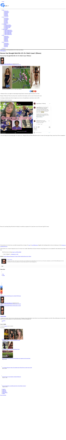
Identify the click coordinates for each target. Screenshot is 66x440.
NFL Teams (6, 22)
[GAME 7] (4, 7)
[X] (32, 91)
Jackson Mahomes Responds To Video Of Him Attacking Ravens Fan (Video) (17, 256)
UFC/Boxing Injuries (7, 26)
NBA (3, 10)
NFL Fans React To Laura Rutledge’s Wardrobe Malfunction (11, 376)
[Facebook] (30, 91)
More (3, 42)
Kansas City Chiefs (12, 295)
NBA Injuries (6, 12)
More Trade (6, 46)
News (5, 50)
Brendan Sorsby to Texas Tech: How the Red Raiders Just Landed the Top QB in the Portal (16, 358)
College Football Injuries (8, 31)
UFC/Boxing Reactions (7, 25)
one (29, 245)
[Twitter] (2, 266)
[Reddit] (34, 91)
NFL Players (6, 23)
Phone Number (21, 429)
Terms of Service (4, 392)
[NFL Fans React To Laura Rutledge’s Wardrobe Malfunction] (7, 375)
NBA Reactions (6, 11)
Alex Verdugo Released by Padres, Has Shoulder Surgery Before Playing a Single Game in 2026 (17, 367)
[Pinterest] (35, 91)
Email (13, 429)
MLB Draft (6, 38)
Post (3, 274)
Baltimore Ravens (3, 295)
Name (6, 429)
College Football (4, 29)
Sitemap (3, 393)
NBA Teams (6, 15)
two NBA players (35, 245)
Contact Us (4, 390)
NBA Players (6, 16)
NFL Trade (6, 21)
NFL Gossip (2, 50)
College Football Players (8, 34)
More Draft (6, 45)
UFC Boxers (6, 28)
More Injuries (6, 44)
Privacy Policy (4, 391)
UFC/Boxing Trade (7, 27)
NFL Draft (5, 20)
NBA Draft (6, 13)
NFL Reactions (6, 18)
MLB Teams (6, 40)
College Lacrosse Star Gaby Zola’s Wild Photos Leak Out (11, 340)
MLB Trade (6, 39)
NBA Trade (6, 14)
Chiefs (8, 295)
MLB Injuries (6, 37)
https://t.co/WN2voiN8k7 (16, 252)
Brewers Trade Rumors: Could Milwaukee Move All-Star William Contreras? (14, 385)
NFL (17, 295)
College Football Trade (7, 32)
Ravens (19, 295)
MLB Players (6, 41)
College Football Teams (7, 33)
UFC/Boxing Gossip (7, 24)
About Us (3, 389)
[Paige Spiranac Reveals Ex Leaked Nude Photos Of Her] (7, 348)
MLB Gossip (6, 36)
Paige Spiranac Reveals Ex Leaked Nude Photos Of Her (11, 349)
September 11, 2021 (14, 254)
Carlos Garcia (6, 63)
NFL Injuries (6, 19)
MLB (3, 35)
